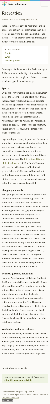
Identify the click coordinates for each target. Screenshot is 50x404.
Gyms (7, 56)
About (31, 392)
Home (4, 19)
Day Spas (9, 53)
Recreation (32, 19)
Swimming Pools (12, 60)
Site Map (23, 392)
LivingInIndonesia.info (10, 392)
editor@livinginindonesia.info (18, 380)
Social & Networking (17, 19)
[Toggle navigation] (44, 4)
